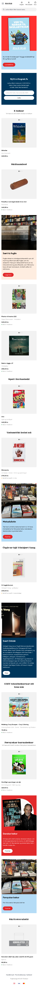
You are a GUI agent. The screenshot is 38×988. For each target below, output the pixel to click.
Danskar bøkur (10, 833)
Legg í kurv (8, 275)
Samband (29, 975)
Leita (19, 98)
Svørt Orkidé (9, 641)
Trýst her (7, 537)
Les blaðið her (9, 64)
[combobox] (20, 9)
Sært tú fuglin (10, 253)
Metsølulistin (9, 521)
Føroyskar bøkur (11, 897)
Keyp (6, 673)
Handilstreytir (10, 975)
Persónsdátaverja (20, 975)
